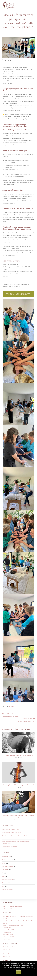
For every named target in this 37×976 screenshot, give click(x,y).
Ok (18, 972)
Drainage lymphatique (7, 866)
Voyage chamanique (7, 889)
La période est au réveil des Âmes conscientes (18, 755)
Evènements (5, 869)
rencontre (11, 706)
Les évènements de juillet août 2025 (11, 832)
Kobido (3, 876)
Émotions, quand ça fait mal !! (9, 846)
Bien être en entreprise (8, 860)
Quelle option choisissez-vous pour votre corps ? (18, 785)
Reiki (3, 886)
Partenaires (5, 883)
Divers (3, 863)
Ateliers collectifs (6, 856)
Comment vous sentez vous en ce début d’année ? (18, 816)
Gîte (3, 873)
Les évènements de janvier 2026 (10, 829)
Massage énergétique (7, 879)
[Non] (35, 969)
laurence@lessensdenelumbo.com (12, 906)
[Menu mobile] (34, 5)
